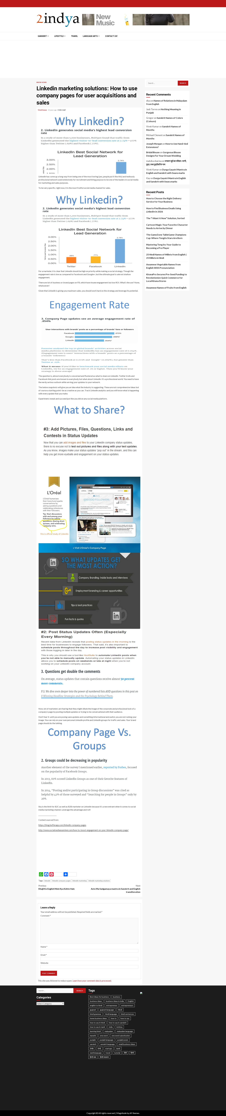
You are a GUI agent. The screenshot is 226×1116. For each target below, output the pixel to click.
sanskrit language (107, 1044)
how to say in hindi (97, 1023)
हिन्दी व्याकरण (104, 1057)
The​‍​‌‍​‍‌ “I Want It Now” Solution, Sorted (165, 218)
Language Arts (90, 36)
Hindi (120, 1010)
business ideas (96, 1001)
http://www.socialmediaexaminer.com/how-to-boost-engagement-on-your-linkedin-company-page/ (83, 830)
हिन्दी (132, 1053)
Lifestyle (59, 36)
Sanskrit (42, 36)
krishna (119, 1027)
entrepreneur (111, 1005)
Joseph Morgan (154, 143)
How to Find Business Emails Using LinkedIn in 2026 (163, 210)
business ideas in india (115, 1001)
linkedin (47, 881)
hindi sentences (127, 1014)
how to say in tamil (97, 1027)
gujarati (93, 1010)
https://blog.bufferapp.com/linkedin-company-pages (62, 825)
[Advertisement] (113, 59)
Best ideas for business (99, 997)
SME (99, 1048)
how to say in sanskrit (117, 1023)
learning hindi (95, 1031)
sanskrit (93, 1044)
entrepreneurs (127, 1005)
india (111, 1027)
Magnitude (121, 1113)
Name (44, 946)
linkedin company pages (61, 881)
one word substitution (121, 1035)
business (116, 997)
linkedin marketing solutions (99, 881)
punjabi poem (122, 1040)
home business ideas (98, 1018)
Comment (46, 915)
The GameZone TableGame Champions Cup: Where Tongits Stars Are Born (166, 236)
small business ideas (127, 1044)
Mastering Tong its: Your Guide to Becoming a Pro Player (163, 246)
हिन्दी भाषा (93, 1057)
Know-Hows (41, 82)
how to (114, 1018)
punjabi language (106, 1040)
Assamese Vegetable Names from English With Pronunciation (163, 266)
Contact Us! (111, 36)
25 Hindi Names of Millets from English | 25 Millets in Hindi (166, 256)
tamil (118, 1048)
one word (104, 1035)
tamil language (96, 1053)
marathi (93, 1035)
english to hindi (96, 1005)
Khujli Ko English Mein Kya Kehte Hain (56, 887)
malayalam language (125, 1031)
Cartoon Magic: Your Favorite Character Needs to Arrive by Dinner (167, 226)
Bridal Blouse (153, 152)
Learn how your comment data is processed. (92, 980)
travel (108, 1053)
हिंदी (125, 1053)
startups (108, 1048)
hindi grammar (95, 1014)
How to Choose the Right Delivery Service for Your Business (163, 200)
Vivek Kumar (42, 110)
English (131, 1001)
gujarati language (107, 1010)
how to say (124, 1018)
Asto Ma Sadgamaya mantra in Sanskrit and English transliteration (115, 888)
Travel (74, 36)
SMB (92, 1048)
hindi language (111, 1014)
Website (44, 963)
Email (44, 955)
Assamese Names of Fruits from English (166, 287)
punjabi (93, 1040)
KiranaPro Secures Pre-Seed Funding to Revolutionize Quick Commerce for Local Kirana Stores (166, 277)
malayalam (109, 1031)
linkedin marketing (80, 881)
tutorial (117, 1053)
